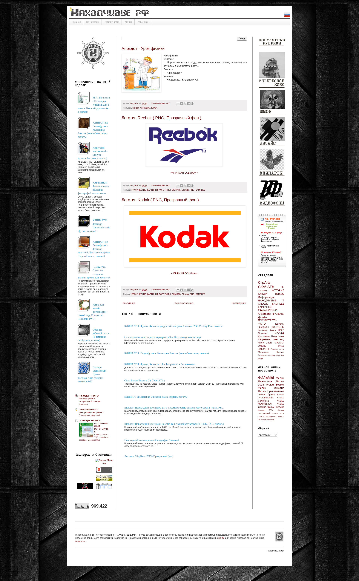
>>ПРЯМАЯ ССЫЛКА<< (184, 172)
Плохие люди (277, 349)
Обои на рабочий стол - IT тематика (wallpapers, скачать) (93, 335)
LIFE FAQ (278, 339)
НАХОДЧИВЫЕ (267, 300)
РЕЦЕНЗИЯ (264, 339)
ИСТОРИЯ (277, 290)
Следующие (128, 303)
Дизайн (262, 317)
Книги (128, 22)
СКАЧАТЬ (176, 190)
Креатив (280, 352)
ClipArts (185, 190)
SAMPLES (200, 190)
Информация (266, 297)
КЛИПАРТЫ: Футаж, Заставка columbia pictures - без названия (159, 364)
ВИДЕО (279, 293)
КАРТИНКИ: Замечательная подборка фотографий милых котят (93, 188)
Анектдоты (145, 108)
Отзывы (262, 346)
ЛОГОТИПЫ (165, 190)
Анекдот (135, 108)
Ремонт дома (112, 22)
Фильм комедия (271, 387)
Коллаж (271, 355)
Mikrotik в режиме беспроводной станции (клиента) (89, 401)
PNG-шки (142, 22)
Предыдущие (239, 303)
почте (221, 538)
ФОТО (262, 323)
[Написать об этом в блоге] (181, 103)
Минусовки (263, 352)
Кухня (273, 330)
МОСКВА (279, 333)
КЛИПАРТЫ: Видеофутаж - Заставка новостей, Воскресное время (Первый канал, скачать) (94, 249)
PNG (192, 190)
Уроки (269, 342)
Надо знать (277, 336)
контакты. (80, 541)
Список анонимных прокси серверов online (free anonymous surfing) (162, 337)
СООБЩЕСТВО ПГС (90, 420)
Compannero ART (88, 409)
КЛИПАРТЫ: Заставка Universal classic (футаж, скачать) (156, 396)
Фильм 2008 (278, 413)
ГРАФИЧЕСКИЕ (138, 190)
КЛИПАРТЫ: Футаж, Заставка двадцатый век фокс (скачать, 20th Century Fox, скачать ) (173, 326)
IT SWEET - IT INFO (89, 395)
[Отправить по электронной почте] (178, 103)
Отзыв (281, 346)
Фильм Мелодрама (267, 417)
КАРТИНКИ (152, 190)
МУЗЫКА (279, 342)
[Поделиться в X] (185, 103)
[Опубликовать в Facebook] (189, 103)
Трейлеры (263, 327)
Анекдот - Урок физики (143, 48)
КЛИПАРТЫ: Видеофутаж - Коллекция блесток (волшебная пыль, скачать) (166, 353)
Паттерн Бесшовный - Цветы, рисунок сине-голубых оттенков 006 (92, 374)
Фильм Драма (266, 394)
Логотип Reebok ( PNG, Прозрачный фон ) (161, 117)
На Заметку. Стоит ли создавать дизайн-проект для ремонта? (94, 272)
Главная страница (183, 303)
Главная (76, 22)
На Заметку (92, 22)
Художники (264, 336)
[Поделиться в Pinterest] (192, 103)
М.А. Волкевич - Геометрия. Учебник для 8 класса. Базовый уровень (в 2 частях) (94, 104)
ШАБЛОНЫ (263, 349)
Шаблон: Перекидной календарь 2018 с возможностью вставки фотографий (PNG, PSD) (174, 407)
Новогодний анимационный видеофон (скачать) (151, 440)
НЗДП (281, 330)
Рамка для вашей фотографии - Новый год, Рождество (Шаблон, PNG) (93, 311)
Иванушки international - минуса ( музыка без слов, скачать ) (93, 153)
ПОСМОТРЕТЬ (267, 320)
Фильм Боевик (275, 384)
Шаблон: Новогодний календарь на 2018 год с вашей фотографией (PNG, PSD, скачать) (174, 424)
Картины (262, 330)
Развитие (262, 355)
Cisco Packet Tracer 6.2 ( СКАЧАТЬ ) (144, 380)
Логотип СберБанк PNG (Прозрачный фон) (148, 456)
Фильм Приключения (271, 391)
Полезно (262, 333)
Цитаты (279, 323)
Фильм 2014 (265, 410)
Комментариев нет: (160, 103)
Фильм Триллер (275, 407)
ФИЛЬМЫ (278, 313)
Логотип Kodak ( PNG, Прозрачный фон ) (160, 200)
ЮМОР (154, 108)
